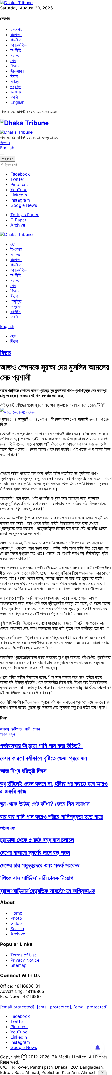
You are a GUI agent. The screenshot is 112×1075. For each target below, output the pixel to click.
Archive (17, 225)
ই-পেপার (16, 29)
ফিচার (14, 76)
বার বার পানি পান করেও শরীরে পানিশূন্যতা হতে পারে (51, 816)
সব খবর (15, 254)
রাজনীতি (15, 39)
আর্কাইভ (15, 311)
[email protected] (17, 1006)
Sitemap (18, 965)
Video (16, 923)
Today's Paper (24, 214)
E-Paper (18, 219)
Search (17, 928)
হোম (13, 244)
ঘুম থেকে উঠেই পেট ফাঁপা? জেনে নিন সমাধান (45, 804)
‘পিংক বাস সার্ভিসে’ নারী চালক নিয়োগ (36, 878)
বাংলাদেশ (16, 34)
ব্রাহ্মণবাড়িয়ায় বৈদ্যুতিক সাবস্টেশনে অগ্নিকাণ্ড (47, 890)
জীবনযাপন (17, 71)
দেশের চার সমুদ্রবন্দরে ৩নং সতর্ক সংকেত (39, 865)
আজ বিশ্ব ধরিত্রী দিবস (23, 771)
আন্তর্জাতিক (18, 45)
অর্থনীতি (15, 50)
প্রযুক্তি (15, 86)
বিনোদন (15, 65)
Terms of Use (23, 954)
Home (16, 913)
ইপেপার (5, 142)
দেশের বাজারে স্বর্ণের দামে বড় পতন (35, 852)
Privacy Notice (24, 960)
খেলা (13, 60)
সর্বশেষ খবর (7, 828)
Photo (16, 918)
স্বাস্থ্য (14, 81)
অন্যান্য (15, 91)
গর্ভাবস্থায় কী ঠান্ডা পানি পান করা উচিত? (41, 745)
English (17, 102)
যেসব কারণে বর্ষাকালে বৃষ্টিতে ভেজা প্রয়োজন (43, 758)
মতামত (15, 55)
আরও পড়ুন (7, 734)
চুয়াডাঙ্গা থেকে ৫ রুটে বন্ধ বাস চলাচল (37, 840)
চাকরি (14, 97)
